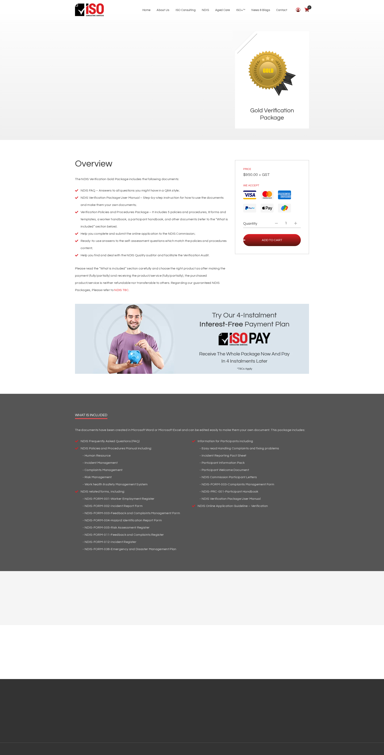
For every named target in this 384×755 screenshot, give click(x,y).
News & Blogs (260, 10)
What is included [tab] (91, 415)
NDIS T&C (121, 290)
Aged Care (222, 10)
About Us (163, 10)
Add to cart (272, 240)
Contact (281, 10)
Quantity (250, 223)
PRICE (247, 169)
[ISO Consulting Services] (89, 9)
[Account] (298, 9)
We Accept (251, 185)
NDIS (205, 10)
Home (146, 10)
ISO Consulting (186, 10)
